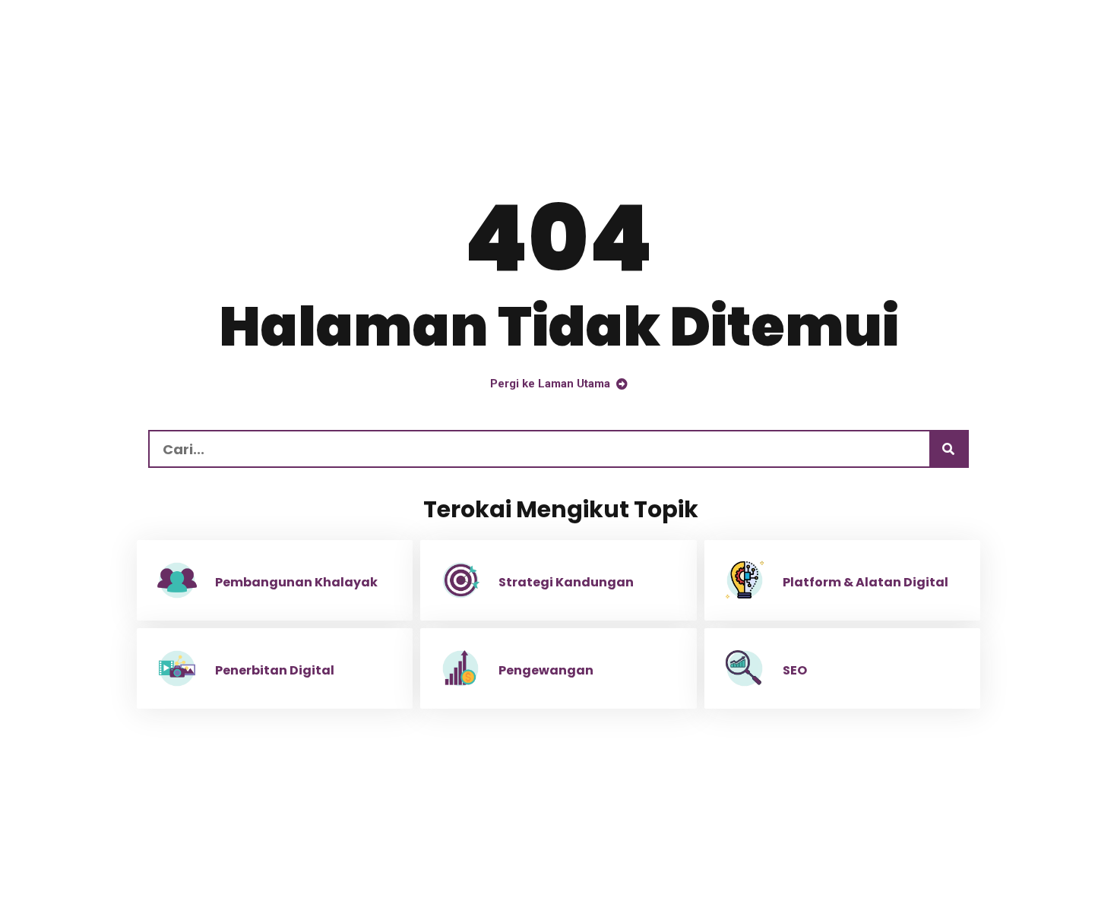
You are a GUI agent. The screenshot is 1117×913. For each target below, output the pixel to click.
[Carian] (948, 448)
